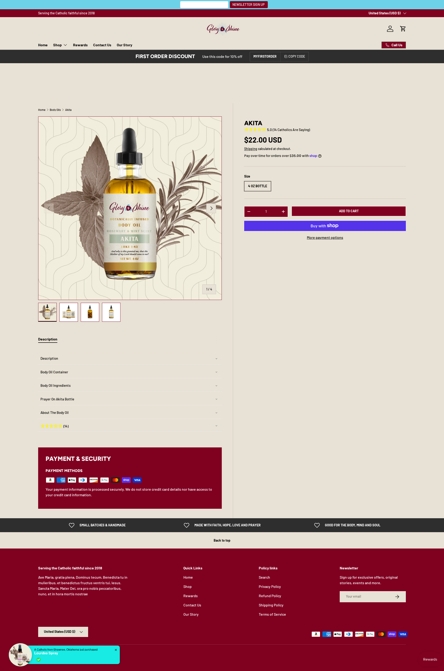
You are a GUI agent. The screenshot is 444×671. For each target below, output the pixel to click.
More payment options (325, 237)
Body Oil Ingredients (55, 385)
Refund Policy (270, 595)
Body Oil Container (54, 372)
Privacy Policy (270, 586)
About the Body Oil (54, 412)
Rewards (80, 45)
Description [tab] (47, 339)
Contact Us (102, 45)
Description (49, 358)
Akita (68, 109)
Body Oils (55, 109)
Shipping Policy (271, 605)
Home (43, 45)
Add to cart (349, 211)
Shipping (250, 149)
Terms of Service (272, 614)
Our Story (124, 45)
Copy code (296, 56)
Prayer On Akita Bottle (57, 399)
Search (264, 577)
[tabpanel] (130, 392)
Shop (57, 45)
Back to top (222, 540)
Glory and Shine (57, 654)
